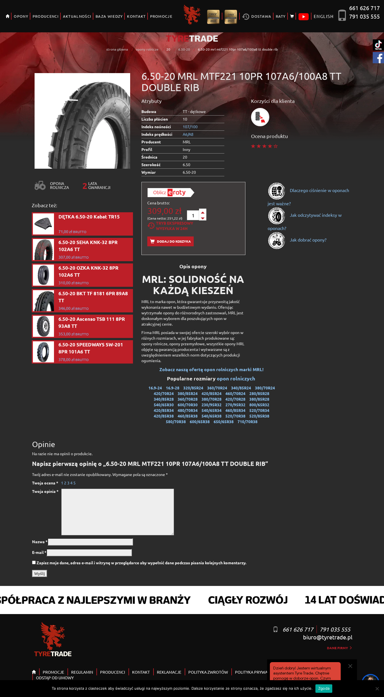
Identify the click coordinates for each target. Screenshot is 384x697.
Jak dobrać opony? (307, 239)
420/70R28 (235, 398)
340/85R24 (241, 387)
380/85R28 (259, 398)
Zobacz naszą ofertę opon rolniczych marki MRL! (211, 369)
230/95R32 (212, 404)
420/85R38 (164, 415)
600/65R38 (200, 421)
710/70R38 (247, 421)
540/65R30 (164, 404)
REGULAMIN (82, 672)
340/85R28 (164, 398)
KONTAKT (136, 16)
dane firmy (338, 648)
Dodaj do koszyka (173, 241)
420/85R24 (212, 393)
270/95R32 (235, 404)
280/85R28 (259, 393)
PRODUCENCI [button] (46, 16)
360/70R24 (217, 387)
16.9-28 (172, 387)
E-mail (39, 552)
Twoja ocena (45, 482)
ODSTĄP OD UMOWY (55, 677)
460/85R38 (188, 415)
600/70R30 (188, 404)
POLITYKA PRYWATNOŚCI (258, 672)
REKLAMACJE (169, 672)
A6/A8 (188, 134)
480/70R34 (188, 410)
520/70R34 (259, 410)
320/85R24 (193, 387)
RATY (281, 16)
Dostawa (260, 16)
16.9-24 (155, 387)
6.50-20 (184, 49)
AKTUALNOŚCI (77, 16)
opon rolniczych (236, 378)
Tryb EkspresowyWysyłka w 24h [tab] (174, 225)
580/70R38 (176, 421)
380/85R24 (188, 393)
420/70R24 (164, 393)
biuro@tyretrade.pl (327, 636)
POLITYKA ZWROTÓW (208, 672)
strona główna (117, 49)
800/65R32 (259, 404)
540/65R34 (212, 410)
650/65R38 (224, 421)
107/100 (190, 126)
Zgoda (323, 688)
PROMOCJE (161, 16)
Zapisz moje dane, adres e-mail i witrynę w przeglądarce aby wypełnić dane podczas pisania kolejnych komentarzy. (141, 562)
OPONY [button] (21, 16)
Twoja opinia (45, 491)
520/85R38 (259, 415)
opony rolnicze (147, 49)
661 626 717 (364, 7)
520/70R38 (235, 415)
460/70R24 (235, 393)
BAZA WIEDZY (109, 16)
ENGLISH (324, 16)
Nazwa (40, 541)
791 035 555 (364, 16)
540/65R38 (212, 415)
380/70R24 (265, 387)
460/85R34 (235, 410)
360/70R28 (188, 398)
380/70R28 (212, 398)
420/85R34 (164, 410)
